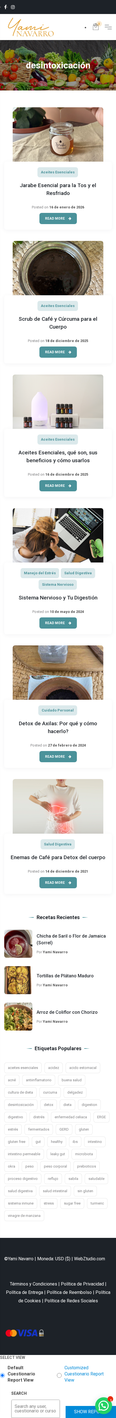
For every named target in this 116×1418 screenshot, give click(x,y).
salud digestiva (20, 1191)
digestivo (15, 1117)
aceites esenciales (23, 1068)
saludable (96, 1179)
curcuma (50, 1092)
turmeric (97, 1203)
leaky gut (57, 1154)
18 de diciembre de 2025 (66, 341)
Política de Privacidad (82, 1284)
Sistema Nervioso (57, 584)
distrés (38, 1117)
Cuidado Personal (58, 710)
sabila (73, 1179)
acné (12, 1080)
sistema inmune (21, 1203)
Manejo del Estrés (40, 573)
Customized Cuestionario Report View (84, 1374)
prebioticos (86, 1166)
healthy (57, 1142)
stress (49, 1203)
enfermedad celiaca (71, 1117)
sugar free (72, 1203)
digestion (89, 1105)
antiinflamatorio (39, 1080)
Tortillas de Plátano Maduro (65, 975)
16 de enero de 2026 (66, 207)
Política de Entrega (24, 1292)
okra (11, 1166)
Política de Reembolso (69, 1292)
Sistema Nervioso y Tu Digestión (58, 597)
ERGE (101, 1117)
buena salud (72, 1080)
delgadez (75, 1092)
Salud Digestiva (78, 573)
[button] (103, 1405)
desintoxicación (21, 1105)
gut (38, 1142)
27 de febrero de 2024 (67, 745)
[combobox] (15, 1409)
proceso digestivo (23, 1179)
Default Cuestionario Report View (21, 1374)
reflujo (53, 1179)
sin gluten (85, 1191)
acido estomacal (83, 1068)
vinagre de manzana (24, 1216)
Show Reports (91, 1411)
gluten (84, 1129)
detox (48, 1105)
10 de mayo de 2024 (67, 612)
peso (29, 1166)
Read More (55, 218)
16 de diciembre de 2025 (66, 474)
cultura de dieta (20, 1092)
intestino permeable (24, 1154)
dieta (67, 1105)
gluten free (16, 1142)
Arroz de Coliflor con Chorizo (67, 1012)
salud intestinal (55, 1191)
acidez (53, 1068)
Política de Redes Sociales (71, 1300)
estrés (13, 1129)
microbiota (84, 1154)
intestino (95, 1142)
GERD (64, 1129)
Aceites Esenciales (58, 172)
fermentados (38, 1129)
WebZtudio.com (89, 1258)
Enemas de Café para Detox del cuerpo (58, 857)
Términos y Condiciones (33, 1284)
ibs (75, 1142)
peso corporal (55, 1166)
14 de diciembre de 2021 (66, 871)
